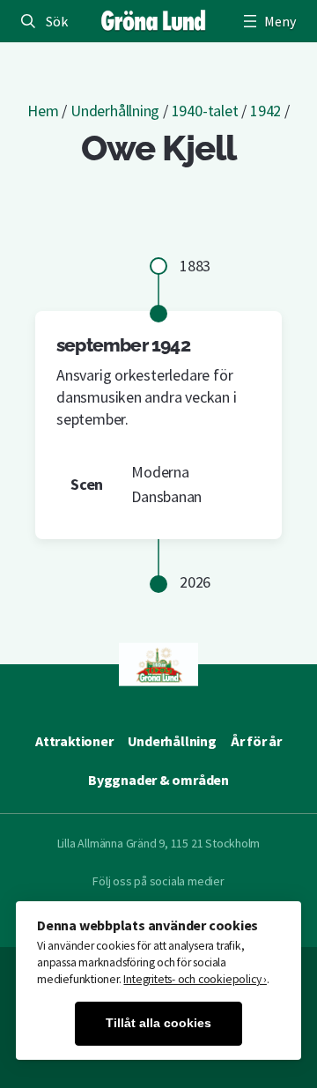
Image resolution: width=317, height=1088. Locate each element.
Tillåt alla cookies (158, 1023)
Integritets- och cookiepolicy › (195, 979)
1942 (265, 110)
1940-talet (205, 110)
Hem (42, 110)
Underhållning (114, 110)
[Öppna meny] (267, 21)
